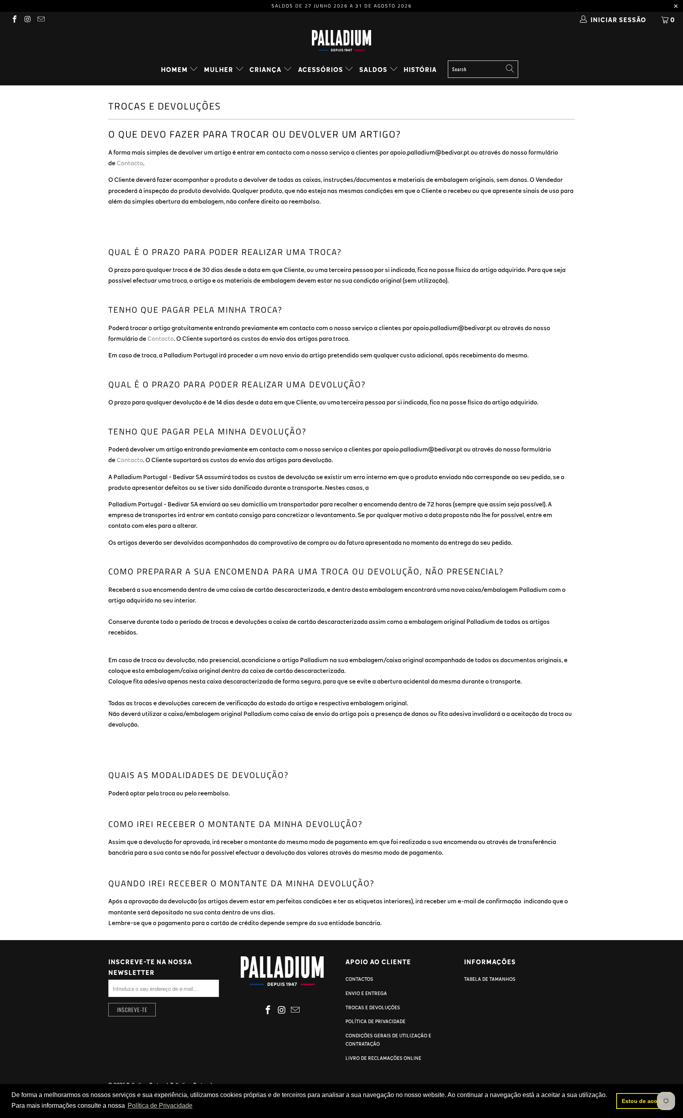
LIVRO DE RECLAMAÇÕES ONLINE (383, 1058)
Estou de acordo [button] (644, 1101)
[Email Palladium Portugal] (40, 19)
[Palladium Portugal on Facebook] (14, 19)
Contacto (130, 163)
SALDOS (374, 69)
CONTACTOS (359, 979)
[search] (483, 69)
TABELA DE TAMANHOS (489, 979)
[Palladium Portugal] (341, 40)
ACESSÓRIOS (321, 69)
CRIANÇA (266, 69)
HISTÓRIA (420, 69)
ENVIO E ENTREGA (366, 993)
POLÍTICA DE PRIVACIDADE (375, 1021)
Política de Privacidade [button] (160, 1105)
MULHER (219, 69)
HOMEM (175, 69)
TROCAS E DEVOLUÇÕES (372, 1007)
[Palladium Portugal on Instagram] (27, 19)
